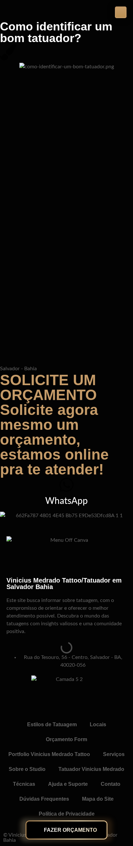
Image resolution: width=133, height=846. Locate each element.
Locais (98, 724)
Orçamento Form (66, 739)
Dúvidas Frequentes (44, 799)
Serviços (114, 754)
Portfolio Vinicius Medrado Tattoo (49, 754)
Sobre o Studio (27, 769)
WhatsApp (66, 501)
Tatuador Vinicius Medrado (91, 769)
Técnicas (24, 784)
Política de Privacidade (67, 814)
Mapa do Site (98, 799)
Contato (110, 784)
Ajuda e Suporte (68, 784)
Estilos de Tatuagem (52, 724)
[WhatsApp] (66, 485)
